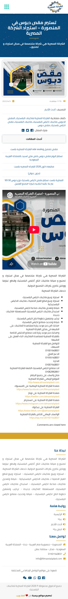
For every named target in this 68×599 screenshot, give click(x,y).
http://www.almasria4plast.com (43, 382)
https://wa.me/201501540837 (44, 417)
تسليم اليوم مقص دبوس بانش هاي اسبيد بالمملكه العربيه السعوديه (34, 158)
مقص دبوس (44, 125)
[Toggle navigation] (6, 7)
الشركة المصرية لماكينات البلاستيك (33, 118)
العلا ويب (20, 595)
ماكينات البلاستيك (23, 122)
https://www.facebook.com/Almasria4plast (38, 389)
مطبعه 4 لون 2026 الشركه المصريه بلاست (34, 166)
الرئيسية (58, 514)
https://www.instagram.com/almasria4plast (37, 403)
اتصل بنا (58, 529)
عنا (60, 519)
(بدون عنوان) (34, 173)
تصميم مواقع (45, 595)
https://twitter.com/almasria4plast (42, 396)
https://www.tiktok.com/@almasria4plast (38, 410)
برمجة (34, 595)
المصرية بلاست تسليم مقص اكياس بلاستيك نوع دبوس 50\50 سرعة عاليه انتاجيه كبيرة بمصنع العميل (34, 182)
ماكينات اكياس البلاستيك (45, 122)
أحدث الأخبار (50, 109)
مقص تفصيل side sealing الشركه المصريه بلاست (34, 149)
